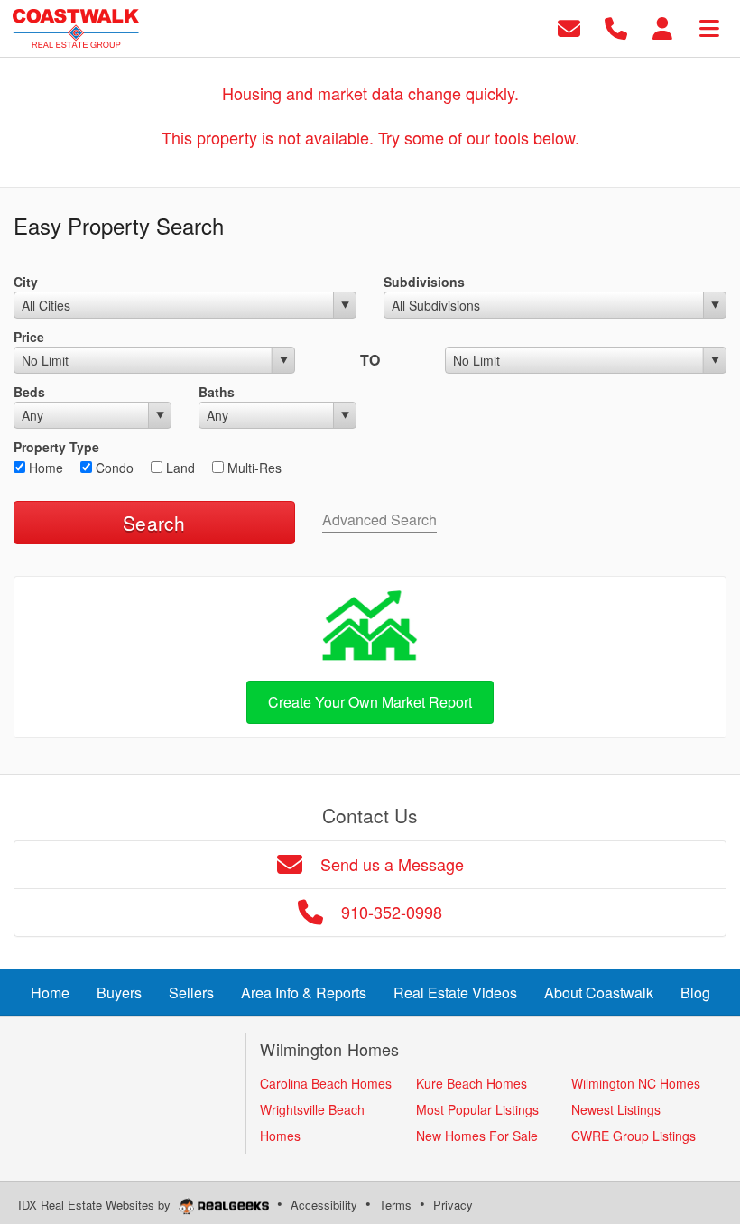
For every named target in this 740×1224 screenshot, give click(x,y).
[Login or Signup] (662, 26)
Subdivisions (424, 282)
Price (29, 337)
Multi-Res (253, 468)
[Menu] (709, 26)
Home (44, 468)
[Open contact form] (569, 26)
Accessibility (324, 1204)
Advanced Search (379, 519)
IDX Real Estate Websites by (96, 1204)
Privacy (453, 1204)
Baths (217, 392)
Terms (395, 1204)
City (26, 282)
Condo (113, 468)
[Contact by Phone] (616, 26)
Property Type (56, 447)
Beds (29, 392)
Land (178, 468)
